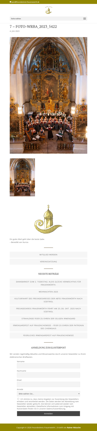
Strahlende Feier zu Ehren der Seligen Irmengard (48, 318)
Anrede (20, 389)
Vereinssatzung (48, 261)
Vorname (21, 361)
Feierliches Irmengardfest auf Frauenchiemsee (48, 335)
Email (19, 380)
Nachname (21, 371)
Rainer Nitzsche (74, 427)
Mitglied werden (48, 254)
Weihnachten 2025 (48, 291)
